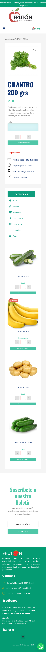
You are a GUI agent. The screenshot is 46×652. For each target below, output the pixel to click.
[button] (4, 29)
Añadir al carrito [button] (23, 293)
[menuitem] (21, 200)
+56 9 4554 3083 (23, 593)
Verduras (12, 39)
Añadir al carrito (23, 143)
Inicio (6, 39)
